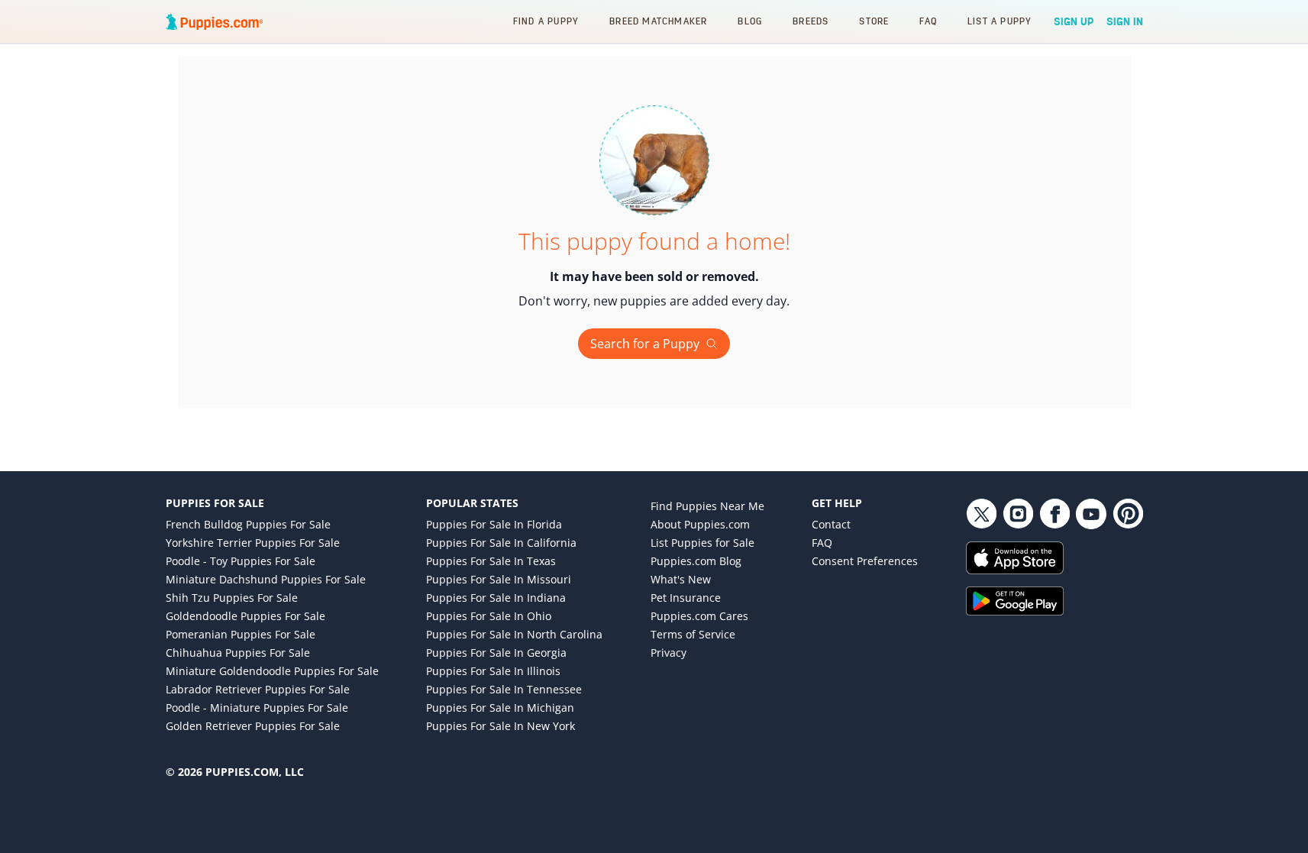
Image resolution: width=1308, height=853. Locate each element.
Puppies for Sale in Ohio (488, 616)
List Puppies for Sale (702, 542)
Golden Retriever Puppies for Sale (253, 726)
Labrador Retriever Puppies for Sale (258, 689)
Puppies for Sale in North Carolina (514, 634)
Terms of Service (693, 634)
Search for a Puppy (644, 343)
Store (874, 21)
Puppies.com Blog (696, 561)
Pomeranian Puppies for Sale (240, 634)
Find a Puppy (546, 21)
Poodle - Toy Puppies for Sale (240, 561)
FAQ (928, 21)
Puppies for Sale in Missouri (498, 579)
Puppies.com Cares (699, 616)
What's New (681, 579)
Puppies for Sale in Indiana (496, 597)
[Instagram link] (1018, 514)
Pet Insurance (686, 597)
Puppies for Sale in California (501, 542)
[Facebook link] (1054, 514)
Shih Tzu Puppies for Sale (232, 597)
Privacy (668, 652)
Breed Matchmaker (658, 21)
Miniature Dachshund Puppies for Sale (266, 579)
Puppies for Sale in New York (500, 726)
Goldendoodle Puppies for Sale (245, 616)
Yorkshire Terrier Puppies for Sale (253, 542)
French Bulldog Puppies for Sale (248, 524)
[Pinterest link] (1128, 514)
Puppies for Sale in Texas (491, 561)
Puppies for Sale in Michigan (500, 707)
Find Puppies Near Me (707, 506)
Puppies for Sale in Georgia (496, 652)
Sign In (1124, 21)
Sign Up (1074, 21)
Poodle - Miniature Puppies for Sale (257, 707)
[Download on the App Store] (1054, 557)
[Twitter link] (981, 514)
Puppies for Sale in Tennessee (504, 689)
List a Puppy (999, 21)
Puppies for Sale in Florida (494, 524)
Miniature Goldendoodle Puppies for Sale (272, 671)
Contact (831, 524)
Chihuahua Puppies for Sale (238, 652)
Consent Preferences (865, 561)
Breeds (810, 21)
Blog (750, 21)
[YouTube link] (1091, 514)
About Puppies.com (700, 524)
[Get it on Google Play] (1054, 601)
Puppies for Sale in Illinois (493, 671)
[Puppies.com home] (214, 21)
